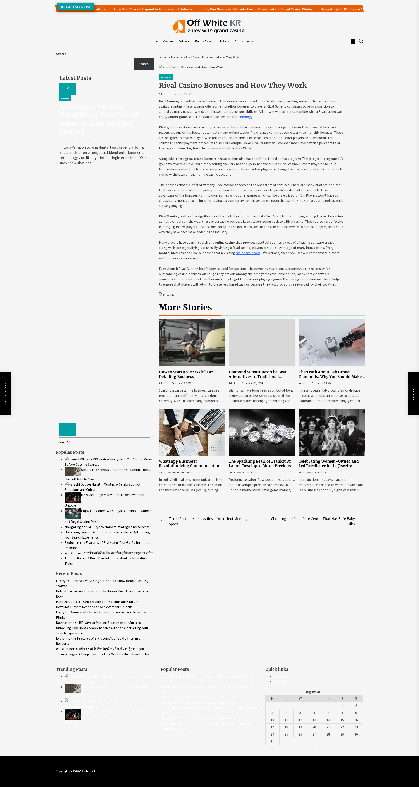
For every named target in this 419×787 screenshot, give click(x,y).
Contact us (243, 41)
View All (65, 442)
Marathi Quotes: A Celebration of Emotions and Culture (97, 601)
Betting (184, 41)
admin (163, 94)
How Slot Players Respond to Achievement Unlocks (133, 9)
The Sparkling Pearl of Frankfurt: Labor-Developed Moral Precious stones (260, 466)
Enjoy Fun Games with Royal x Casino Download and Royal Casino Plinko (236, 9)
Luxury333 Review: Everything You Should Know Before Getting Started (99, 119)
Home (153, 41)
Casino (168, 41)
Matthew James (68, 140)
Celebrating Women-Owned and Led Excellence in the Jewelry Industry (329, 466)
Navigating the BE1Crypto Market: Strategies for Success (343, 9)
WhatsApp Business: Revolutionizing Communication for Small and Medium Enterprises (191, 466)
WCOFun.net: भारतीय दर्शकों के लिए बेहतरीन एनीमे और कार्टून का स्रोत (100, 649)
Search (61, 54)
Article (224, 41)
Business (166, 77)
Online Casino (205, 41)
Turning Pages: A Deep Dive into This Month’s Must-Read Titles (102, 654)
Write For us (283, 681)
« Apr (313, 748)
